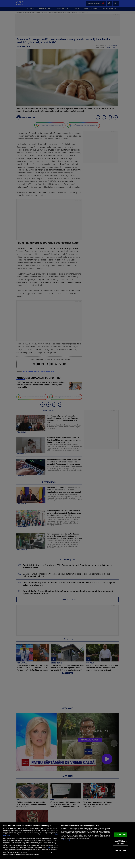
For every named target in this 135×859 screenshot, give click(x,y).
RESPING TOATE (120, 850)
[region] (67, 840)
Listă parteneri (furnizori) (68, 840)
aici (49, 847)
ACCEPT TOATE (121, 834)
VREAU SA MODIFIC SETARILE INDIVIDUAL (121, 841)
